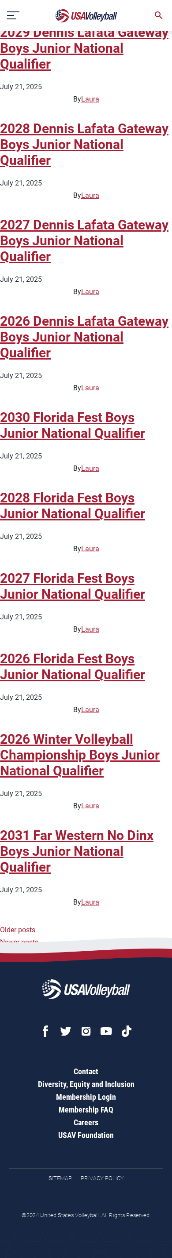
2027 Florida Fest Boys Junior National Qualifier (72, 586)
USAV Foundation (86, 1135)
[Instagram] (86, 1031)
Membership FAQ (86, 1109)
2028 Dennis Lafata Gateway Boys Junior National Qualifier (84, 144)
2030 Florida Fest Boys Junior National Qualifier (72, 425)
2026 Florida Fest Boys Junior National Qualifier (72, 666)
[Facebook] (45, 1031)
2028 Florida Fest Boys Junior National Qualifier (72, 505)
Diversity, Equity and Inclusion (86, 1084)
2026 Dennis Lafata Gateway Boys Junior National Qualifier (84, 336)
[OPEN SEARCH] (159, 15)
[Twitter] (66, 1031)
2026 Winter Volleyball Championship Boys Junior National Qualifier (80, 754)
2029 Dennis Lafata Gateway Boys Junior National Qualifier (84, 48)
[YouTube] (106, 1031)
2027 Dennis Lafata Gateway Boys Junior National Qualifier (84, 240)
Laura (90, 99)
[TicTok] (127, 1031)
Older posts (17, 930)
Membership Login (86, 1097)
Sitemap (60, 1178)
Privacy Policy (102, 1178)
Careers (86, 1122)
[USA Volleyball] (86, 15)
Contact (86, 1071)
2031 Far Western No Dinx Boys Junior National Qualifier (76, 851)
